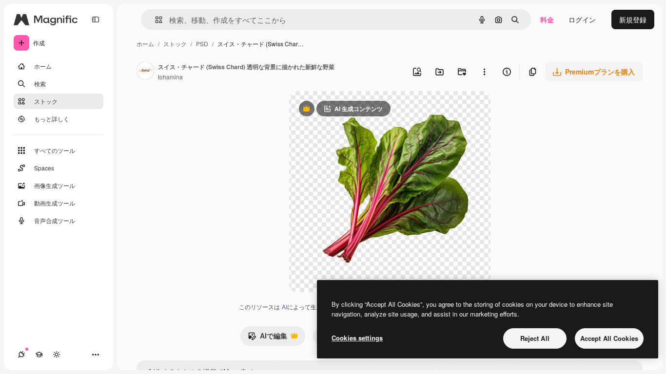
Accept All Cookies (609, 338)
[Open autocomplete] (154, 19)
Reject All (534, 338)
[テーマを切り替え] (56, 354)
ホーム (145, 43)
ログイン (582, 19)
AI (284, 306)
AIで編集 (267, 338)
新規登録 (632, 19)
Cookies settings (357, 337)
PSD (202, 43)
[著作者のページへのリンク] (145, 71)
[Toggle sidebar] (95, 19)
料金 (547, 19)
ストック (175, 43)
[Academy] (39, 354)
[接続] (21, 354)
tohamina (170, 77)
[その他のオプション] (484, 71)
